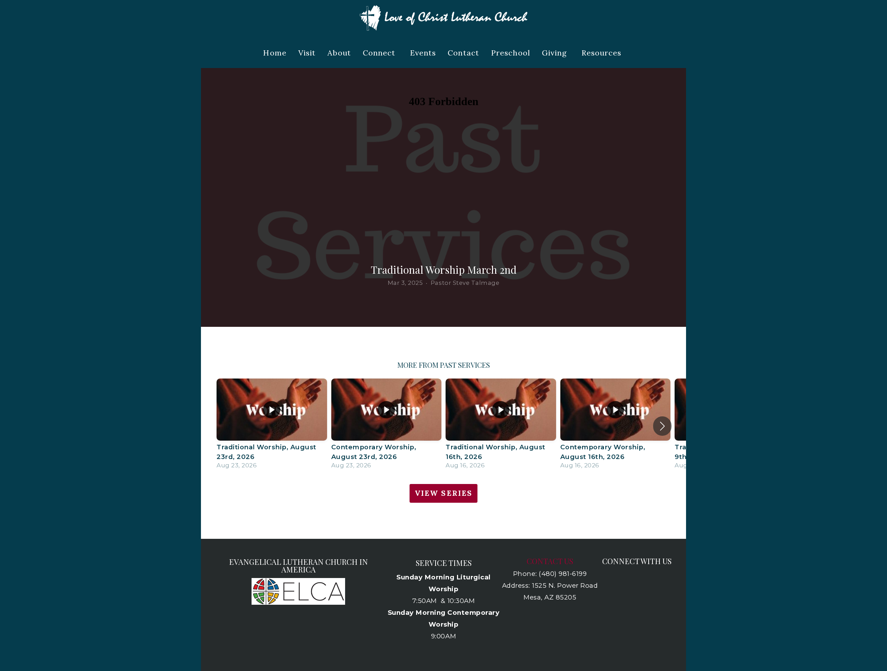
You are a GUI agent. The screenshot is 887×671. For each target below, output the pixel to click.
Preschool (510, 53)
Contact (463, 53)
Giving (556, 53)
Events (423, 53)
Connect (380, 53)
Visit (307, 53)
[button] (662, 426)
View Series (443, 493)
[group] (272, 426)
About (339, 53)
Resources (602, 53)
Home (274, 53)
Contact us (550, 561)
